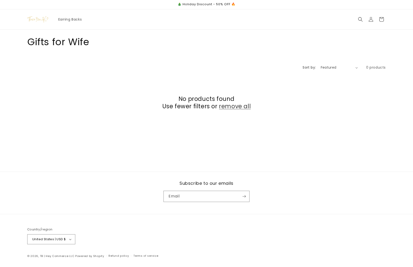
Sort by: (309, 67)
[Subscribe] (244, 196)
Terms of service (145, 256)
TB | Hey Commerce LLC (57, 256)
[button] (360, 19)
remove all (235, 106)
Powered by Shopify (89, 256)
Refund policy (119, 256)
